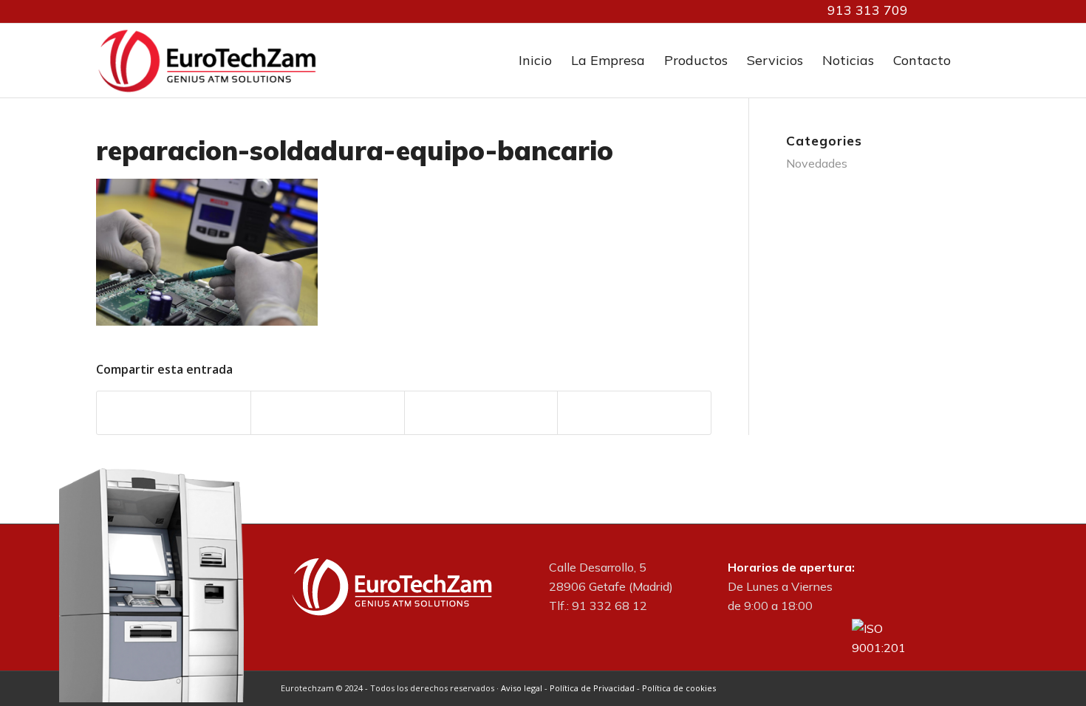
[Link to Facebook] (957, 11)
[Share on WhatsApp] (481, 412)
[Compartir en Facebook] (173, 412)
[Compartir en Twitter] (327, 412)
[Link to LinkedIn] (934, 11)
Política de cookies (679, 687)
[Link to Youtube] (979, 11)
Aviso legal (521, 687)
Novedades (816, 163)
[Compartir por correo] (634, 412)
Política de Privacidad (592, 687)
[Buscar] (975, 60)
